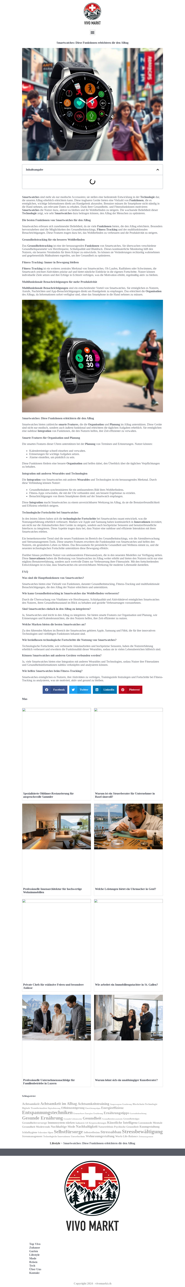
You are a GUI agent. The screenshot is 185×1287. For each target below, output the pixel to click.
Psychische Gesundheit (126, 1126)
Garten (33, 1251)
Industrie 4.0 (82, 1123)
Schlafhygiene (29, 1132)
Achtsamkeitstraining (93, 1104)
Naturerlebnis (105, 1126)
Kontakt (34, 1272)
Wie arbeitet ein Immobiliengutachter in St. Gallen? (126, 984)
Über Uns (35, 1269)
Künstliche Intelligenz (122, 1122)
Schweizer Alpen (45, 1132)
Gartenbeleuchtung (138, 1113)
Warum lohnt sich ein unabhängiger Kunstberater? (126, 1080)
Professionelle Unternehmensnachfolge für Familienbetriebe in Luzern (49, 1082)
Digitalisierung (54, 1108)
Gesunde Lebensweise (73, 1119)
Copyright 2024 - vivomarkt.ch (92, 1283)
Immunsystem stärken (61, 1122)
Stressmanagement (32, 1136)
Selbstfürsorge (68, 1131)
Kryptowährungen (97, 1123)
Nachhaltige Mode (63, 1126)
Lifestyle (55, 1143)
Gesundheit (92, 1118)
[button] (93, 32)
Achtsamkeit (31, 1104)
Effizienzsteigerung (73, 1107)
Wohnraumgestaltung (100, 1136)
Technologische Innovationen (56, 1136)
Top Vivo (34, 1243)
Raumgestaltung (149, 1126)
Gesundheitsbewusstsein (112, 1119)
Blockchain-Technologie (145, 1104)
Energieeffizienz (112, 1108)
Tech (32, 1265)
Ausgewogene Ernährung (121, 1104)
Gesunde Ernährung (42, 1118)
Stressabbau (110, 1132)
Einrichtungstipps (92, 1108)
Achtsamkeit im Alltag (58, 1103)
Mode (32, 1258)
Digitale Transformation (34, 1108)
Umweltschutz (78, 1136)
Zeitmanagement (146, 1136)
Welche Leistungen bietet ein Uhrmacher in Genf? (125, 888)
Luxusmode (145, 1122)
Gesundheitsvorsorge (34, 1122)
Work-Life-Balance (126, 1136)
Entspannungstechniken (47, 1112)
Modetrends (43, 1126)
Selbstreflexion (92, 1132)
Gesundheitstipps (131, 1119)
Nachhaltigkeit (87, 1126)
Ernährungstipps (116, 1113)
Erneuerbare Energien (83, 1113)
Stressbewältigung (142, 1131)
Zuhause (34, 1247)
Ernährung (98, 1113)
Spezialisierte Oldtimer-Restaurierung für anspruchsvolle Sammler (48, 795)
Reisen (33, 1262)
